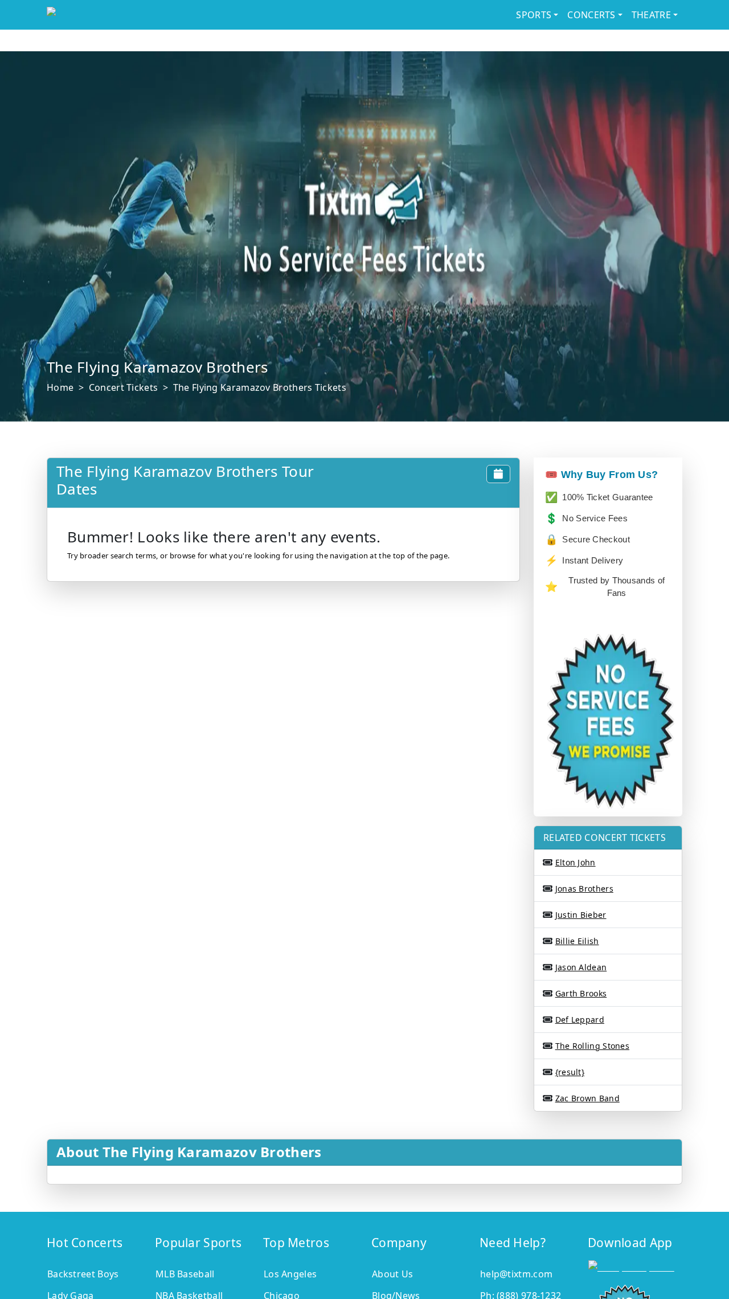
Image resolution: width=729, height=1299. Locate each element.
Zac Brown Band (587, 1098)
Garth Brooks (581, 993)
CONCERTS (591, 15)
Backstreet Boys (83, 1274)
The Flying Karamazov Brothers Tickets (259, 387)
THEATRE (651, 15)
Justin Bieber (581, 914)
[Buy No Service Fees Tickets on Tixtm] (139, 15)
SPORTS (533, 15)
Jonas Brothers (584, 888)
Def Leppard (579, 1019)
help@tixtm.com (516, 1274)
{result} (569, 1072)
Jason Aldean (581, 967)
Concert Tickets (123, 387)
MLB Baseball (185, 1274)
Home (60, 387)
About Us (392, 1274)
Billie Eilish (577, 941)
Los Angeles (290, 1274)
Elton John (575, 862)
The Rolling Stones (592, 1045)
